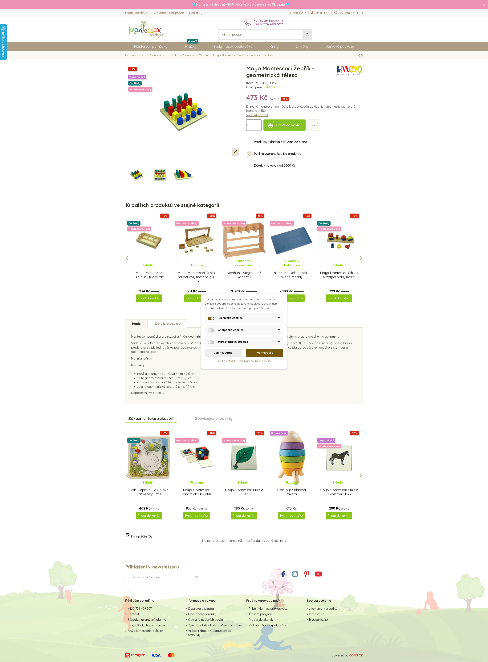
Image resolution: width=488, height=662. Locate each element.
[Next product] (362, 55)
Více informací (257, 115)
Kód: (249, 83)
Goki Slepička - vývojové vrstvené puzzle (149, 492)
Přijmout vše (264, 352)
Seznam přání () (350, 13)
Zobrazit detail (196, 298)
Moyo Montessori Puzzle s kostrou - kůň (339, 492)
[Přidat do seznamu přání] (313, 125)
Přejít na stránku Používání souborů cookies (244, 360)
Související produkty (213, 418)
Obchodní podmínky (202, 614)
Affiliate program (261, 614)
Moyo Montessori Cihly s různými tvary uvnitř (339, 275)
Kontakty (195, 13)
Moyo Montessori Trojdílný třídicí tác (149, 275)
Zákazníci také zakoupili (151, 418)
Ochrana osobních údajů (205, 620)
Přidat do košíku (289, 125)
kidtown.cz (316, 614)
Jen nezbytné (223, 352)
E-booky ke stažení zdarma (147, 620)
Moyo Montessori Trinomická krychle (196, 492)
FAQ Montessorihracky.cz (145, 631)
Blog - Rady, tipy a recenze (147, 625)
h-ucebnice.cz (318, 620)
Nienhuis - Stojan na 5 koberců (244, 275)
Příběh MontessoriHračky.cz (268, 608)
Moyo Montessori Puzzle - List (244, 492)
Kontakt (133, 614)
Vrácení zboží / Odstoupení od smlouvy (209, 633)
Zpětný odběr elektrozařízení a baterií (215, 625)
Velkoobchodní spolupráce (268, 625)
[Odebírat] (196, 577)
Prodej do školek (137, 13)
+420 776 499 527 (140, 608)
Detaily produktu (167, 324)
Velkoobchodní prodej (169, 13)
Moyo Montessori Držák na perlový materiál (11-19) (196, 277)
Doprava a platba (201, 608)
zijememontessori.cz (323, 608)
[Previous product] (359, 55)
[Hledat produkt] (307, 34)
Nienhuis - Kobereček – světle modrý (291, 275)
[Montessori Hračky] (146, 29)
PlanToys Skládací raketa (291, 492)
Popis (136, 324)
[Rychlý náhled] (152, 269)
